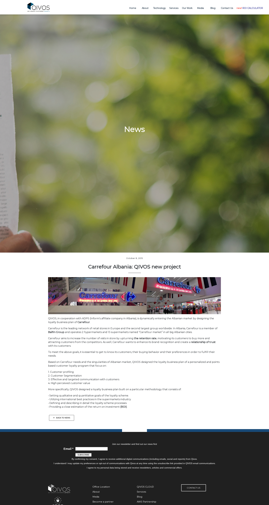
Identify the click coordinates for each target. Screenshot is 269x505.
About (145, 8)
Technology (159, 8)
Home (132, 8)
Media (200, 8)
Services (173, 8)
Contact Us (227, 8)
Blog (212, 8)
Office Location (101, 486)
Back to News (62, 418)
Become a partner (102, 501)
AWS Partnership (146, 501)
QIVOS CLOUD (145, 486)
